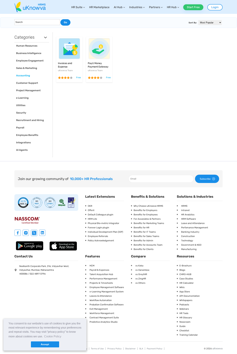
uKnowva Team (65, 70)
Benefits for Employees (146, 214)
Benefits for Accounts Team (148, 245)
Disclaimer (130, 348)
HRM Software (188, 219)
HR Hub (172, 7)
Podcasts (184, 304)
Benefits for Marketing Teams (149, 223)
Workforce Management (102, 313)
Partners (154, 7)
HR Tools (183, 313)
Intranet (185, 210)
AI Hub (118, 7)
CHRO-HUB (185, 274)
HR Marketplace (99, 7)
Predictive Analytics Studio (103, 322)
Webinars (184, 309)
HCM (92, 265)
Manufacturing (189, 249)
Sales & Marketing (26, 68)
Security (21, 112)
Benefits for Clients (144, 249)
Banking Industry (190, 232)
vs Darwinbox (142, 270)
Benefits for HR (141, 227)
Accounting (23, 75)
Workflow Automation (101, 300)
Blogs (182, 270)
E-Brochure (185, 265)
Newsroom (185, 322)
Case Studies (186, 278)
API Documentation (189, 296)
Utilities (20, 105)
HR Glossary (185, 317)
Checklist (184, 330)
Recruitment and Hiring (30, 120)
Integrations (23, 142)
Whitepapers (185, 300)
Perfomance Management (194, 227)
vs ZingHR (140, 278)
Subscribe (205, 178)
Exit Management (99, 309)
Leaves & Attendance (101, 296)
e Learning (22, 97)
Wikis (182, 287)
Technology (187, 240)
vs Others (140, 283)
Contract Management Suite (104, 317)
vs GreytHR (141, 274)
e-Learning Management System (107, 291)
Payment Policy (154, 348)
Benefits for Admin (143, 240)
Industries (135, 7)
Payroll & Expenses (99, 270)
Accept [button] (45, 344)
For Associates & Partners (147, 219)
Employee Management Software (107, 287)
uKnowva (217, 348)
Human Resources (26, 45)
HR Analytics (187, 214)
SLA (141, 348)
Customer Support (27, 83)
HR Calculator (186, 283)
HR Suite (76, 7)
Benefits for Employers (145, 210)
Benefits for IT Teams (145, 232)
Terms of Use (97, 348)
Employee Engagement (30, 60)
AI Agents (22, 150)
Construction (188, 236)
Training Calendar (188, 335)
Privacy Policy (114, 348)
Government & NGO (191, 245)
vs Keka (139, 265)
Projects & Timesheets (101, 283)
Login (215, 7)
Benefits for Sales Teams (146, 236)
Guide (182, 326)
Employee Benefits (27, 135)
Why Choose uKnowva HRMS (148, 206)
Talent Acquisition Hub (101, 274)
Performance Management (103, 278)
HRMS (184, 206)
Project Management (28, 90)
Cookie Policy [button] (52, 336)
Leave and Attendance (193, 223)
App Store (184, 291)
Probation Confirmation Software (107, 304)
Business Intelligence (28, 53)
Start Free (193, 7)
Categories (24, 37)
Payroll (20, 127)
